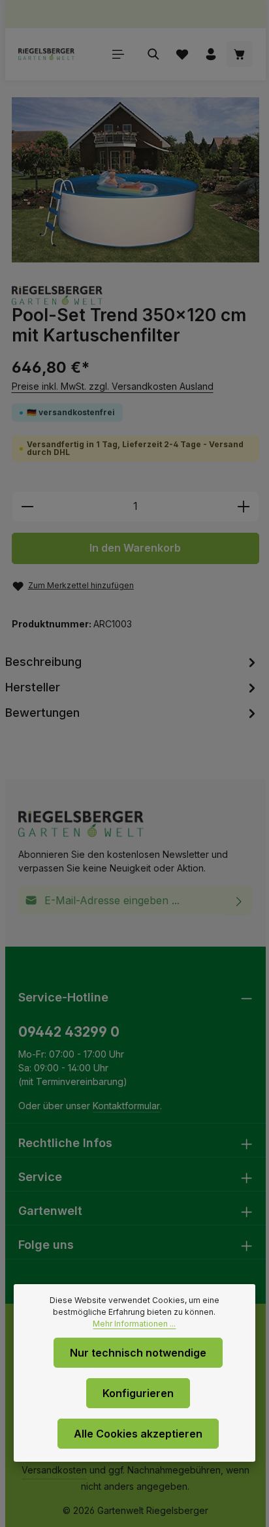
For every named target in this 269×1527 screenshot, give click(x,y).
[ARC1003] (135, 179)
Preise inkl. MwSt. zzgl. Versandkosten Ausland (113, 386)
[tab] (132, 661)
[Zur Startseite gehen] (46, 54)
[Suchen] (153, 54)
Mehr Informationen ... (134, 1324)
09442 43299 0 (68, 1032)
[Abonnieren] (239, 900)
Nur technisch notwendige (138, 1352)
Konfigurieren (138, 1393)
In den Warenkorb (135, 548)
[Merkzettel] (182, 54)
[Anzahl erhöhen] (244, 506)
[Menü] (118, 54)
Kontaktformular (126, 1105)
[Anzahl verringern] (27, 506)
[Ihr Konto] (211, 54)
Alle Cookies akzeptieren (138, 1433)
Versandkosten (54, 1469)
